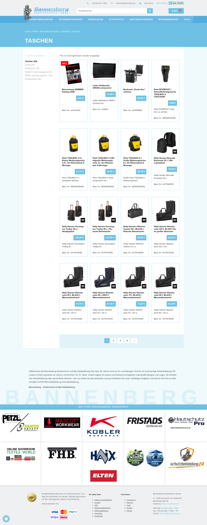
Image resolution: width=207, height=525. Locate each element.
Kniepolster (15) (32, 68)
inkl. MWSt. (161, 3)
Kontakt (97, 502)
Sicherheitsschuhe (71, 19)
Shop (35, 31)
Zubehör (65, 31)
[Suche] (150, 10)
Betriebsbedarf (169, 19)
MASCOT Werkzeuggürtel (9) (38, 72)
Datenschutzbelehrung (102, 508)
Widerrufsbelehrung (101, 511)
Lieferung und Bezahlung (103, 500)
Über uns (130, 502)
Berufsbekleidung (41, 19)
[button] (6, 519)
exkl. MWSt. (178, 3)
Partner (129, 511)
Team (129, 505)
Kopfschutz (116, 19)
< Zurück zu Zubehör (34, 55)
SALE (187, 19)
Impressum (98, 513)
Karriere (129, 508)
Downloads (98, 516)
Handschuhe (95, 19)
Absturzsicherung (141, 19)
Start (28, 31)
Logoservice (131, 500)
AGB (96, 505)
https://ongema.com (170, 504)
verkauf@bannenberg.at (169, 513)
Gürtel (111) (30, 65)
